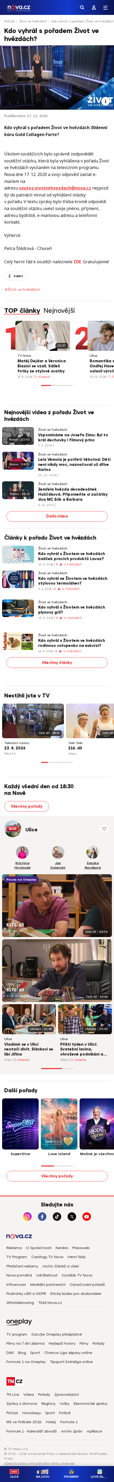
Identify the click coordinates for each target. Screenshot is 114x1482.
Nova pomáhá (19, 1275)
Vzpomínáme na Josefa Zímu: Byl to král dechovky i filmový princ (73, 437)
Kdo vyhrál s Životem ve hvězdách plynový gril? (71, 609)
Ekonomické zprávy (90, 1403)
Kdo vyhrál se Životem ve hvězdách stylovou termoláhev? (72, 581)
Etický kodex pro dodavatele (75, 1293)
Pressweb (81, 1248)
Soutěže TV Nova (77, 1275)
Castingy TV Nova (47, 1257)
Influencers (16, 1284)
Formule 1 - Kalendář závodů (31, 1431)
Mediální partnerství (47, 1284)
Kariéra (62, 1248)
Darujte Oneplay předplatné (57, 1334)
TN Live (12, 1394)
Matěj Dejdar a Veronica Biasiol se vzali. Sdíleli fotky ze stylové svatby (41, 366)
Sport (35, 1352)
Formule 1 (69, 1422)
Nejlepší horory (62, 1343)
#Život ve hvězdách (22, 289)
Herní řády (77, 1257)
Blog (22, 1352)
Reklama (14, 1248)
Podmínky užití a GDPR (26, 1293)
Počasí (12, 1413)
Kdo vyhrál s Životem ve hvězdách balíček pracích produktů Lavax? (71, 556)
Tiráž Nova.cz (50, 1302)
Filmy (84, 1343)
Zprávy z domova (21, 1403)
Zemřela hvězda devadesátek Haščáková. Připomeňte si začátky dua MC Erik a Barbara (73, 494)
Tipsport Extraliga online (71, 1362)
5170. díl (15, 990)
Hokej (51, 1422)
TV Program (16, 1257)
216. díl (75, 748)
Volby (64, 1403)
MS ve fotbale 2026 (24, 1422)
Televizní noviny (16, 743)
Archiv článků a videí (60, 1266)
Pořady (9, 21)
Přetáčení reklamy (22, 1266)
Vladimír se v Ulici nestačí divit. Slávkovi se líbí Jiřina (28, 1049)
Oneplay (29, 931)
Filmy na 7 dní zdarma (25, 1343)
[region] (57, 23)
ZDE (77, 262)
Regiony (48, 1403)
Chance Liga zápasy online (68, 1352)
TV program (16, 1334)
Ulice (93, 356)
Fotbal (65, 1413)
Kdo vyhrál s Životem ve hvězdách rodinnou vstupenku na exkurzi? (71, 643)
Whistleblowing (20, 1302)
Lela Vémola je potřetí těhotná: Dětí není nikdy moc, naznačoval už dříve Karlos (74, 465)
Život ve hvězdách (33, 21)
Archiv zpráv (71, 1431)
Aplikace (94, 1431)
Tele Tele (75, 743)
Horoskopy (31, 1413)
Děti (10, 1352)
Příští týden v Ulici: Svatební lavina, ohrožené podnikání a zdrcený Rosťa (81, 1049)
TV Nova (24, 356)
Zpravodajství (66, 1394)
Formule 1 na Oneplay (26, 1362)
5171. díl (15, 925)
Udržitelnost (47, 1275)
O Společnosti (38, 1248)
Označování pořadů (87, 1284)
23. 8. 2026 (14, 748)
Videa (28, 1394)
